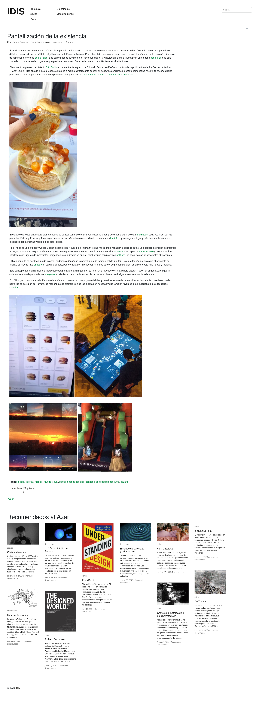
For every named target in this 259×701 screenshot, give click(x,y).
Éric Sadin (51, 67)
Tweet (10, 499)
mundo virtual (51, 481)
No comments (177, 572)
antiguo (38, 264)
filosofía (20, 481)
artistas (10, 548)
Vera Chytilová (165, 548)
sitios (197, 526)
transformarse (146, 251)
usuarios (118, 251)
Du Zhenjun (201, 601)
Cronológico (63, 9)
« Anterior (17, 488)
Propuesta (35, 9)
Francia (69, 42)
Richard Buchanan (55, 639)
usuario (124, 481)
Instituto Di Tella (203, 531)
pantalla (63, 481)
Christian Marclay (16, 552)
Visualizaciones (65, 14)
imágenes (50, 274)
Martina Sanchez (21, 42)
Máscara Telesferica (17, 615)
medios (39, 481)
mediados (142, 234)
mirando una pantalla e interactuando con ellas (108, 74)
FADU (33, 19)
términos (58, 42)
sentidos (13, 287)
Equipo (33, 14)
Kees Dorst (88, 580)
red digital (156, 57)
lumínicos (115, 238)
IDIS (16, 11)
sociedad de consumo (107, 481)
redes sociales (77, 481)
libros (84, 576)
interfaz (30, 481)
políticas (120, 255)
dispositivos (49, 544)
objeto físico (41, 57)
